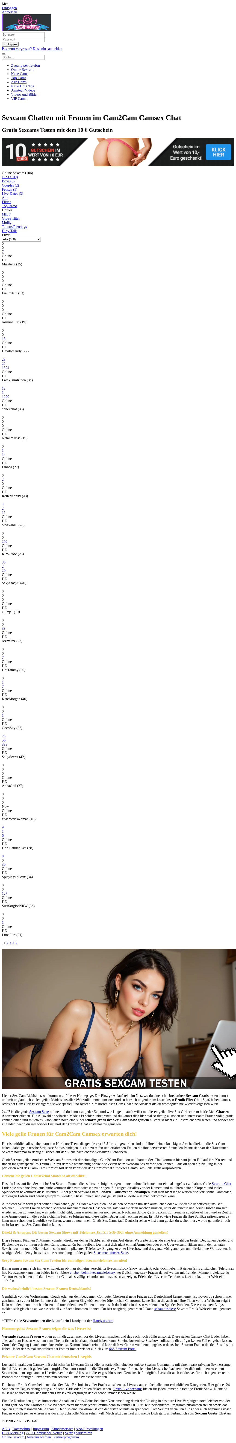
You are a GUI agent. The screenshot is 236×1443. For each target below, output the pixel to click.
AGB (6, 1429)
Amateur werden (39, 1437)
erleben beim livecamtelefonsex (92, 1272)
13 (4, 388)
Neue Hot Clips (22, 86)
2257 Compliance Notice (44, 1433)
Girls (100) (10, 177)
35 (4, 562)
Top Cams (18, 78)
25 (4, 363)
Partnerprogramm (66, 1437)
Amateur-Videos (23, 90)
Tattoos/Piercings (14, 227)
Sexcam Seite (39, 1112)
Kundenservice (62, 1429)
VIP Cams (18, 99)
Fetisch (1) (9, 189)
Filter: (6, 235)
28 (4, 359)
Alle (5, 198)
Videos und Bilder (24, 94)
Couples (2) (10, 185)
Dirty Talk (9, 231)
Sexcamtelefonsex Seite (111, 1253)
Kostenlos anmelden (47, 49)
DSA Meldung (12, 1433)
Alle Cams (19, 82)
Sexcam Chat (221, 1184)
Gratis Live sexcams (127, 1389)
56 (4, 740)
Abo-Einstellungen (89, 1429)
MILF (6, 214)
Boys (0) (8, 181)
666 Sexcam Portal (122, 1349)
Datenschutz (21, 1429)
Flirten (6, 202)
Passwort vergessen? (17, 49)
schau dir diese (165, 1309)
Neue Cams (19, 74)
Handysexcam (103, 1321)
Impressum (41, 1429)
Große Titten (11, 218)
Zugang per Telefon (25, 65)
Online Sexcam (22, 70)
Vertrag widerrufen (78, 1433)
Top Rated (9, 206)
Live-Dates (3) (12, 193)
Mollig (7, 222)
